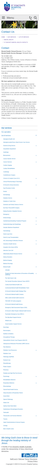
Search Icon (36, 18)
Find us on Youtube (36, 455)
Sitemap (21, 459)
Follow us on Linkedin (27, 455)
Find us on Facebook (23, 455)
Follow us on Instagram (32, 455)
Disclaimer (33, 459)
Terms (27, 459)
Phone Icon (31, 18)
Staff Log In (14, 459)
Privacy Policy (33, 461)
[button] (3, 17)
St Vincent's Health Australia (20, 447)
